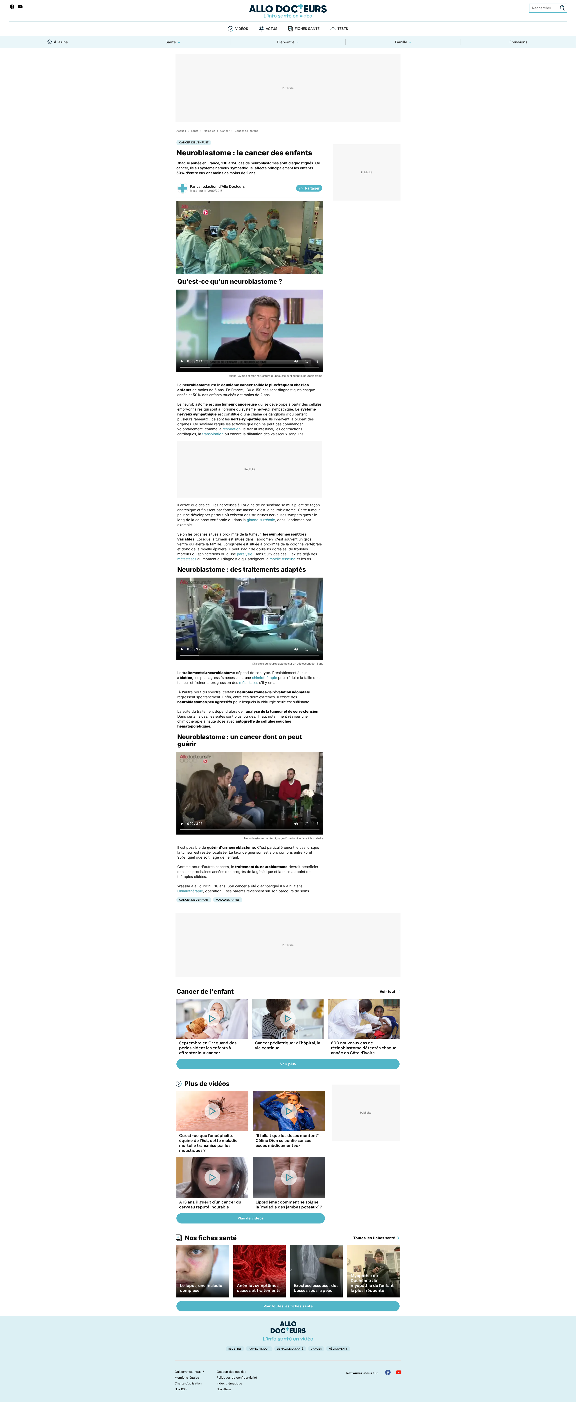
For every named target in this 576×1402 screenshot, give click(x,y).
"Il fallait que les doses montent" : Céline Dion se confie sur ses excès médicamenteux (288, 1140)
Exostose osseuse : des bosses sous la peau (316, 1288)
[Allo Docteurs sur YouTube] (20, 6)
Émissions (518, 42)
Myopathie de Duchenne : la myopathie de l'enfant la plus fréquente (372, 1283)
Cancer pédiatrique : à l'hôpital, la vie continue (287, 1045)
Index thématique (229, 1383)
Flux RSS (181, 1389)
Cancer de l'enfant (246, 131)
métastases (186, 559)
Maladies (209, 131)
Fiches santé (307, 28)
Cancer (225, 131)
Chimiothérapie (190, 891)
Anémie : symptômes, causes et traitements (258, 1288)
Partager (312, 188)
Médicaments (338, 1349)
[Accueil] (288, 1331)
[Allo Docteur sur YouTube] (398, 1372)
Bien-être (286, 42)
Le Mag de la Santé (290, 1349)
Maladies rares (228, 899)
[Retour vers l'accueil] (288, 11)
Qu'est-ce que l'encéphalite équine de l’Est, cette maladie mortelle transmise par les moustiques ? (208, 1143)
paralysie (244, 554)
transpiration (212, 434)
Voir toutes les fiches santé (288, 1306)
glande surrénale (261, 520)
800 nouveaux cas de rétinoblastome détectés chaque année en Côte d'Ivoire (363, 1048)
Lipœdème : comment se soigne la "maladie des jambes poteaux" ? (289, 1204)
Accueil (181, 131)
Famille (401, 42)
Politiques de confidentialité (237, 1377)
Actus (271, 28)
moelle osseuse (283, 559)
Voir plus (288, 1064)
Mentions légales (187, 1377)
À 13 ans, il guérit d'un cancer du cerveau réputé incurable (210, 1204)
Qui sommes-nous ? (189, 1372)
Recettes (234, 1349)
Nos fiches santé (211, 1237)
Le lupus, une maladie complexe (201, 1288)
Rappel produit (259, 1349)
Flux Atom (224, 1389)
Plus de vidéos (207, 1083)
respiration (232, 429)
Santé (171, 42)
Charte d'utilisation (188, 1383)
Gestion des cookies (231, 1372)
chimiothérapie (264, 677)
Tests (343, 28)
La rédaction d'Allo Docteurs (220, 186)
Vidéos (241, 28)
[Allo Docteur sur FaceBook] (12, 6)
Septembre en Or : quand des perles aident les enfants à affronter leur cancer (207, 1048)
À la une (61, 42)
